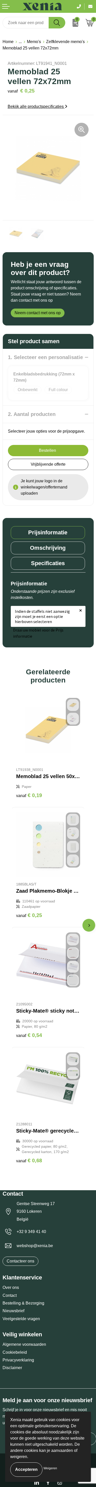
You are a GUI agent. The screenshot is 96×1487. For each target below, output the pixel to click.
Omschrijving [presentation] (48, 548)
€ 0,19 (29, 795)
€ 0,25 (29, 915)
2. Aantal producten (32, 414)
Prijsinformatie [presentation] (47, 532)
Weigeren (50, 1468)
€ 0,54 (29, 1035)
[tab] (48, 532)
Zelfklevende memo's (65, 41)
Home (8, 41)
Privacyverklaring (18, 1360)
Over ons (11, 1287)
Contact (10, 1295)
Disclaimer (12, 1368)
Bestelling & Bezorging (23, 1303)
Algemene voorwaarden (24, 1344)
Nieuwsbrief (13, 1311)
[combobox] (26, 22)
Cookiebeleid (15, 1352)
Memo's (34, 41)
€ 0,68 (29, 1160)
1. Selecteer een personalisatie (45, 357)
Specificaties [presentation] (48, 563)
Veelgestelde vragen (21, 1319)
